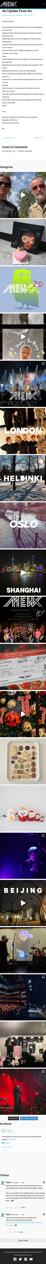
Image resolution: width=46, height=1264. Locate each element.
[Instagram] (25, 1259)
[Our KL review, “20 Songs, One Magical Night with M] (23, 1092)
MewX (9, 1130)
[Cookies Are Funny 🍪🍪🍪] (23, 761)
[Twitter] (20, 1259)
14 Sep (22, 1214)
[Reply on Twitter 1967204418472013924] (7, 1232)
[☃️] (23, 808)
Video (7, 1143)
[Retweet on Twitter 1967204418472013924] (11, 1232)
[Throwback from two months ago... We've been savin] (23, 573)
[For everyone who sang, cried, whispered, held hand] (23, 997)
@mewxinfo (15, 1182)
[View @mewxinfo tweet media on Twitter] (15, 1225)
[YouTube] (31, 1259)
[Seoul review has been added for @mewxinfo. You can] (23, 856)
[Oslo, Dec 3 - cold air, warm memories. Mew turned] (23, 950)
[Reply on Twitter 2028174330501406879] (7, 1207)
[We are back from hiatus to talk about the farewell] (23, 384)
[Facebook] (15, 1259)
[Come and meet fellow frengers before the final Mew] (23, 620)
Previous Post (8, 138)
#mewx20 (11, 1139)
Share (4, 1150)
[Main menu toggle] (43, 4)
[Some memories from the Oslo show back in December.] (23, 525)
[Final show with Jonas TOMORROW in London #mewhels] (23, 478)
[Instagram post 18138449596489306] (23, 289)
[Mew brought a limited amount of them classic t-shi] (23, 1044)
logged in (15, 151)
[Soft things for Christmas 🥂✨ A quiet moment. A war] (23, 714)
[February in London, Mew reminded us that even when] (23, 431)
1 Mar (22, 1182)
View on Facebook (6, 1147)
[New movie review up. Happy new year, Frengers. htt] (23, 667)
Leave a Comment (8, 15)
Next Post (39, 138)
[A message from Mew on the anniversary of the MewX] (23, 195)
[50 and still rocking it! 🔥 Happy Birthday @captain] (23, 337)
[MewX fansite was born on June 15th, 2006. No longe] (23, 242)
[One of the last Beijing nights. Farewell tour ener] (23, 903)
